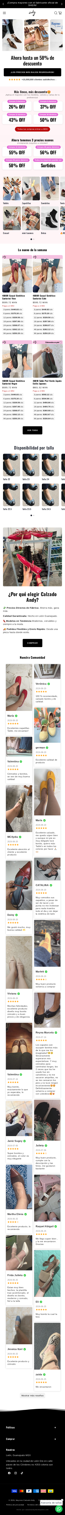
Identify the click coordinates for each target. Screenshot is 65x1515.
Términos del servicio (36, 1505)
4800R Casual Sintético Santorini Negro (13, 382)
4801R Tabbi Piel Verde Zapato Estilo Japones (47, 382)
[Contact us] (59, 1509)
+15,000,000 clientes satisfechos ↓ (39, 79)
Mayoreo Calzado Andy (25, 1500)
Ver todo (32, 430)
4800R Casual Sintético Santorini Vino (13, 297)
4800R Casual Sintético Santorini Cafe (44, 297)
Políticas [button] (10, 1427)
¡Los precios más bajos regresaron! (32, 72)
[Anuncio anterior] (3, 4)
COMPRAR (32, 643)
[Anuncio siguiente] (61, 4)
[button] (4, 13)
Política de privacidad (15, 1505)
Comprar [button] (10, 1439)
